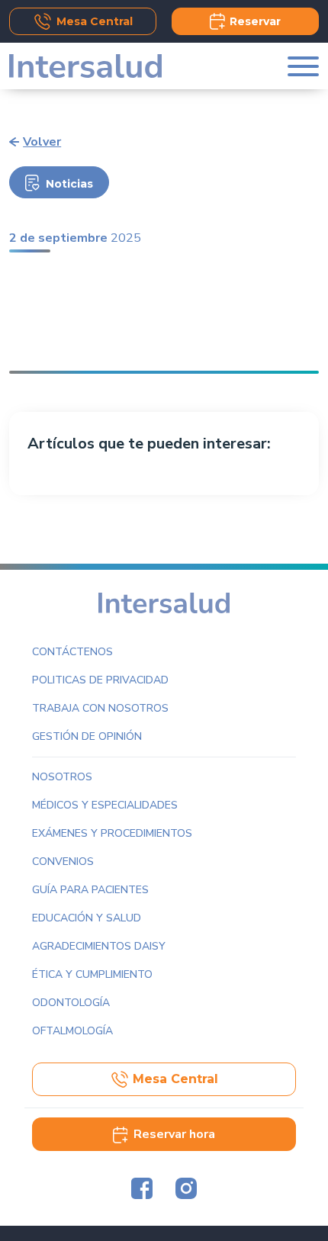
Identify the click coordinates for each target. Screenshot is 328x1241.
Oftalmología (72, 1031)
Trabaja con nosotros (100, 708)
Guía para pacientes (90, 890)
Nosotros (62, 777)
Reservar (255, 21)
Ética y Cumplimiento (92, 974)
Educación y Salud (86, 918)
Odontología (71, 1002)
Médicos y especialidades (105, 805)
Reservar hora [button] (174, 1134)
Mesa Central (94, 21)
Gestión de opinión (87, 736)
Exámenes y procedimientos (112, 833)
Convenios (63, 861)
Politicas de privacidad (100, 680)
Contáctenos (72, 652)
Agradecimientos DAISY (99, 946)
